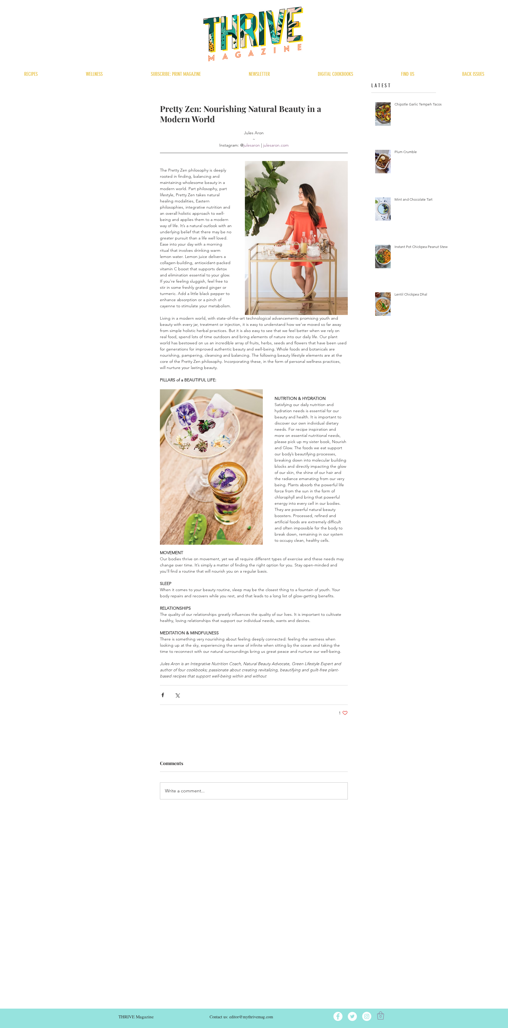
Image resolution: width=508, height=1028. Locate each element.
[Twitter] (352, 1016)
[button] (380, 1015)
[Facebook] (337, 1016)
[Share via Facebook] (163, 695)
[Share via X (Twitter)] (177, 695)
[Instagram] (366, 1016)
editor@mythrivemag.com (251, 1016)
